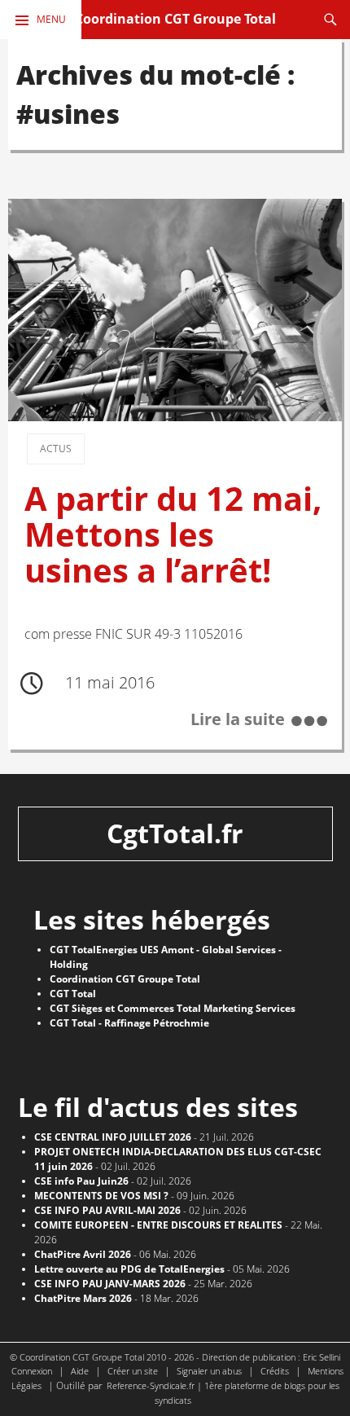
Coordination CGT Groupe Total (175, 19)
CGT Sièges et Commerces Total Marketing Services (172, 1008)
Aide (80, 1371)
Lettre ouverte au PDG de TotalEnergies (129, 1269)
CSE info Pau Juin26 (81, 1181)
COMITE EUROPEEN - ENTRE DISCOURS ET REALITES (158, 1225)
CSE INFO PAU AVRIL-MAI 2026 (107, 1210)
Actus (56, 448)
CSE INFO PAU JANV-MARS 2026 (110, 1284)
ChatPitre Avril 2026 (82, 1254)
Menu (51, 19)
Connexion (31, 1371)
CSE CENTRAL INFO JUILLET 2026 (112, 1137)
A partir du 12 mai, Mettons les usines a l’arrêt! (173, 534)
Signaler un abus (209, 1371)
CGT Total (73, 993)
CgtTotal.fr (175, 833)
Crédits (274, 1371)
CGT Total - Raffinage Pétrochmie (129, 1023)
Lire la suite (237, 720)
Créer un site (132, 1371)
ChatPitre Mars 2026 (83, 1298)
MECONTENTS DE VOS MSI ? (101, 1196)
